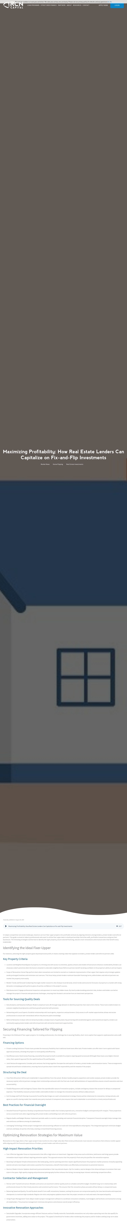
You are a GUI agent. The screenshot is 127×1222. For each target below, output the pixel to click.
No (111, 2)
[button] (6, 926)
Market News (45, 464)
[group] (63, 926)
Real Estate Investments (74, 464)
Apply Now (103, 5)
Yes (108, 2)
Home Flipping (58, 464)
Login (117, 5)
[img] (117, 926)
